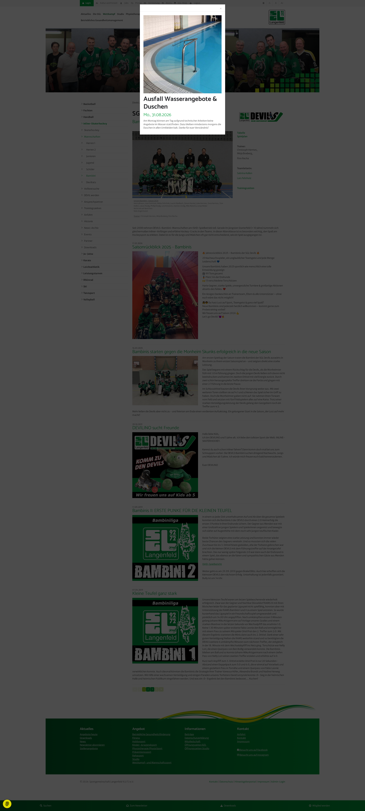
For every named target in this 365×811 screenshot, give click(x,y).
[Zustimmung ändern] (7, 804)
